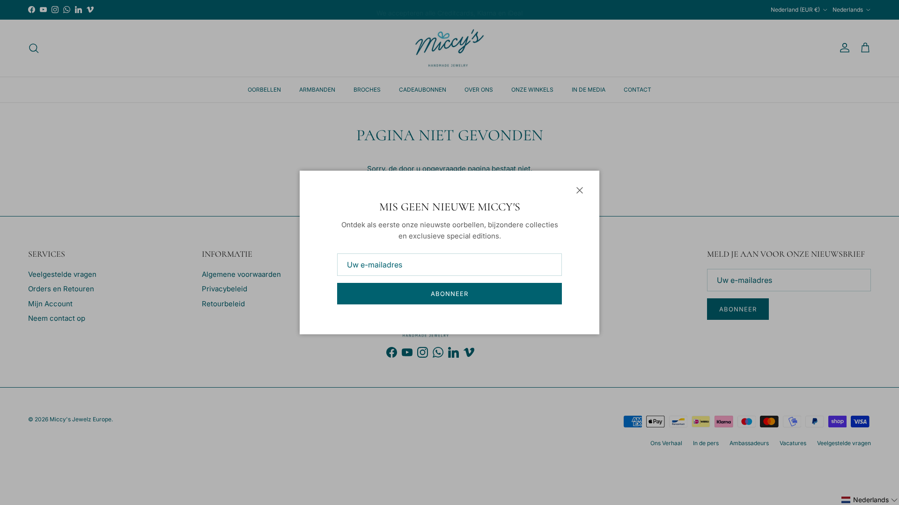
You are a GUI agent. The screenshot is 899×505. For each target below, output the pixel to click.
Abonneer (449, 293)
